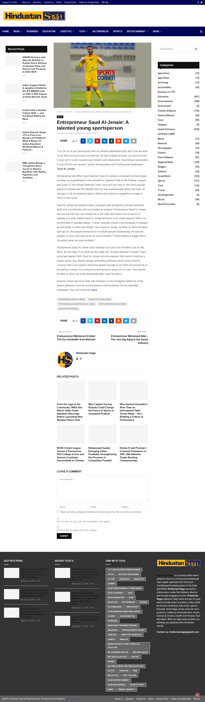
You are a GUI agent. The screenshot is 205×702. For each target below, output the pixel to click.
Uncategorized (165, 195)
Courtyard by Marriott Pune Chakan (124, 588)
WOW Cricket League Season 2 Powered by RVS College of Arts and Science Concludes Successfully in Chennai (70, 454)
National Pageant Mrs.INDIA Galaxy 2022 (125, 666)
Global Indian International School (124, 611)
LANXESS (111, 639)
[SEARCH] (196, 49)
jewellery (112, 635)
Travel (161, 190)
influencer (112, 630)
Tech (82, 31)
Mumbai (111, 661)
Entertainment (136, 31)
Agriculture (164, 73)
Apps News (163, 78)
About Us (26, 2)
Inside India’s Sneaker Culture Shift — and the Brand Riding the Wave (85, 620)
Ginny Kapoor (132, 607)
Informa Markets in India (133, 630)
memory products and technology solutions (124, 645)
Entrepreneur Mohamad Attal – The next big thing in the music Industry (129, 339)
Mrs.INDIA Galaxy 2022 (117, 657)
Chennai (111, 584)
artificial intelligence (129, 574)
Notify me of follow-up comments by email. (84, 522)
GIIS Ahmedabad (115, 607)
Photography (165, 148)
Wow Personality (166, 204)
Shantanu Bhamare (116, 685)
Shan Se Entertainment (118, 680)
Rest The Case (129, 675)
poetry (111, 671)
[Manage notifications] (197, 695)
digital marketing (116, 597)
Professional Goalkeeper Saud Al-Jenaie (76, 304)
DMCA (59, 2)
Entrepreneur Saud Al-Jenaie (71, 299)
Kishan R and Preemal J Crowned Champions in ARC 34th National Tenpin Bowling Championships (133, 454)
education (112, 602)
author (111, 579)
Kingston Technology (131, 635)
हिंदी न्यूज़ (105, 2)
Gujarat (111, 616)
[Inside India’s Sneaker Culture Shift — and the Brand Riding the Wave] (13, 114)
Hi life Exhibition (127, 616)
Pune (135, 671)
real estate (113, 675)
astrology (163, 82)
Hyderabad (113, 621)
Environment (164, 106)
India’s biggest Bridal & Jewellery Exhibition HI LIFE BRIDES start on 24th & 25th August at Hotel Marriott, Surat (34, 91)
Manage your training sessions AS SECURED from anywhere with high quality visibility (34, 593)
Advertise (37, 2)
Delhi (130, 593)
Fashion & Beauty (167, 110)
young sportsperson (68, 309)
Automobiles (100, 31)
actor (111, 574)
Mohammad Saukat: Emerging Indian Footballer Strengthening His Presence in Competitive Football (102, 454)
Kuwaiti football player (100, 299)
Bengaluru (139, 579)
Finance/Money (166, 115)
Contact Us (48, 2)
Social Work (164, 176)
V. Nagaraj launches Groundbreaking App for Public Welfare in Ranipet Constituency (32, 613)
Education (49, 31)
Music (161, 138)
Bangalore (124, 579)
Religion (162, 167)
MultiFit (135, 657)
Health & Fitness (166, 129)
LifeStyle (66, 31)
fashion (143, 602)
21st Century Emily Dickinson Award (124, 570)
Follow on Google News (89, 2)
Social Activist (137, 685)
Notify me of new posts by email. (77, 530)
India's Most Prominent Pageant (122, 625)
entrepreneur (128, 602)
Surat (110, 689)
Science (162, 171)
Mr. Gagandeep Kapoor (118, 652)
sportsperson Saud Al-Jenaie (112, 304)
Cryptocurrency (115, 593)
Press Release (165, 157)
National (162, 143)
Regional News (165, 162)
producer (123, 671)
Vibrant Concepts (126, 689)
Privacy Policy (70, 2)
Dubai (131, 597)
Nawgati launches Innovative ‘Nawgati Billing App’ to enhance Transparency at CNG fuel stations (34, 573)
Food (160, 120)
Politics (162, 152)
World (161, 199)
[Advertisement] (144, 15)
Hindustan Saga (66, 133)
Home (5, 31)
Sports (117, 31)
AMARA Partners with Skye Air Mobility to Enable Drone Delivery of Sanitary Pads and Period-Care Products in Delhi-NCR (85, 574)
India (17, 31)
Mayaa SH (124, 639)
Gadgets (162, 124)
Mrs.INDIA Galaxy (140, 652)
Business (32, 31)
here (94, 289)
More (156, 31)
